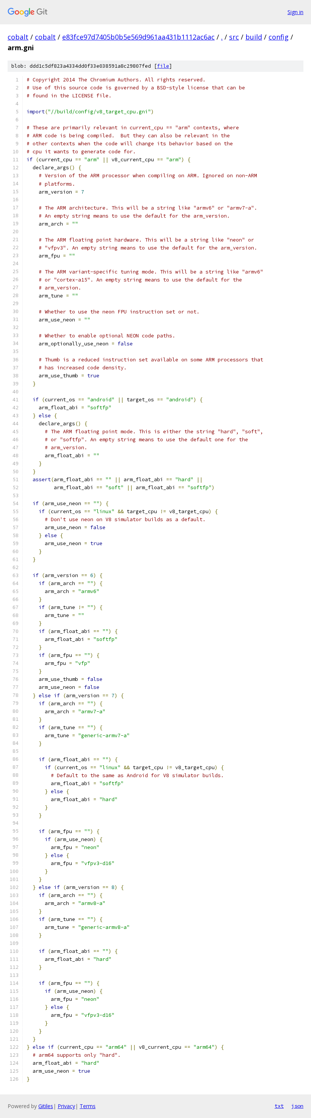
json (297, 1105)
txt (279, 1105)
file (163, 66)
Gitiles (45, 1106)
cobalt (18, 36)
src (234, 36)
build (253, 36)
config (279, 36)
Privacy (66, 1106)
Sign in (295, 12)
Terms (88, 1106)
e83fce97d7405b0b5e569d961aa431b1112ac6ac (138, 36)
